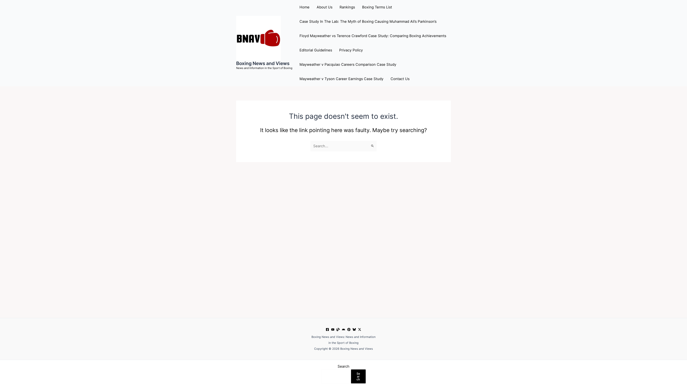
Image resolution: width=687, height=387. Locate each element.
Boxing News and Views (262, 63)
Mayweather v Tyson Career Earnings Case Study (341, 79)
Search (343, 366)
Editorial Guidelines (315, 50)
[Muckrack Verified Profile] (338, 329)
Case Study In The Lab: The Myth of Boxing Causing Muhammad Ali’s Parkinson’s (368, 21)
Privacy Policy (351, 50)
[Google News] (343, 329)
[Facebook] (327, 329)
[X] (359, 329)
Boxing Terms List (377, 7)
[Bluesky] (354, 329)
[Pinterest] (348, 329)
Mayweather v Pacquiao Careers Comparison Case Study (347, 64)
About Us (324, 7)
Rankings (347, 7)
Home (304, 7)
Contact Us (400, 79)
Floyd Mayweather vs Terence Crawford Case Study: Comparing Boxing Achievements (372, 36)
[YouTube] (332, 329)
